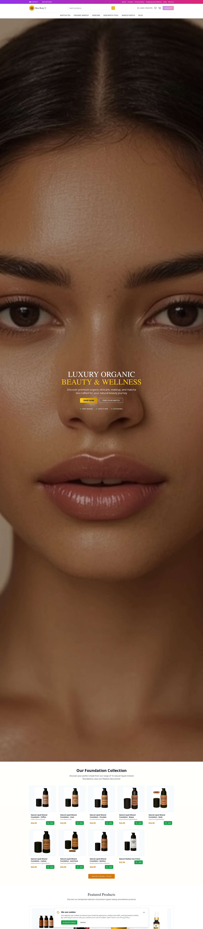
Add (51, 823)
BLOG (140, 15)
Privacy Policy (139, 2)
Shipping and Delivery (154, 2)
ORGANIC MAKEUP (81, 15)
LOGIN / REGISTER (146, 8)
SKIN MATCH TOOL (110, 15)
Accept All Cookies (69, 922)
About (124, 2)
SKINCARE (96, 15)
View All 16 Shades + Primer (101, 876)
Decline (83, 922)
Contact (130, 2)
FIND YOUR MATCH (111, 400)
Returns (171, 2)
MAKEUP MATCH (128, 15)
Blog (165, 2)
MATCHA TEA (65, 15)
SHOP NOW (88, 400)
